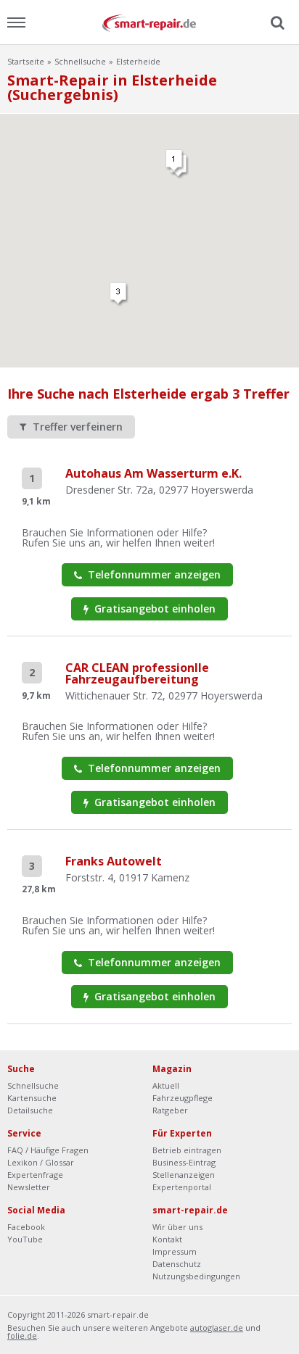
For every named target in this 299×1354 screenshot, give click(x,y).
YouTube (25, 1239)
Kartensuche (32, 1097)
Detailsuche (30, 1110)
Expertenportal (181, 1186)
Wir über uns (177, 1226)
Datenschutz (176, 1263)
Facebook (26, 1226)
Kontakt (167, 1239)
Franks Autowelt (113, 861)
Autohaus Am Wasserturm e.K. (153, 473)
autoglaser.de (216, 1327)
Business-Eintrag (184, 1162)
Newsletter (28, 1186)
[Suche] (276, 23)
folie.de (22, 1335)
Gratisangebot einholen (153, 608)
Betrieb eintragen (186, 1150)
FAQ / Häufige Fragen (48, 1150)
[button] (119, 294)
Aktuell (165, 1085)
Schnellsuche (80, 61)
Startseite (25, 61)
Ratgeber (170, 1110)
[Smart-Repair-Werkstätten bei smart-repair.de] (149, 22)
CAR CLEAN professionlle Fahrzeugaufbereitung (137, 673)
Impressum (174, 1251)
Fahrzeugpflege (182, 1097)
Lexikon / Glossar (40, 1162)
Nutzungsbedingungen (196, 1276)
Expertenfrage (35, 1174)
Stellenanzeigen (183, 1174)
